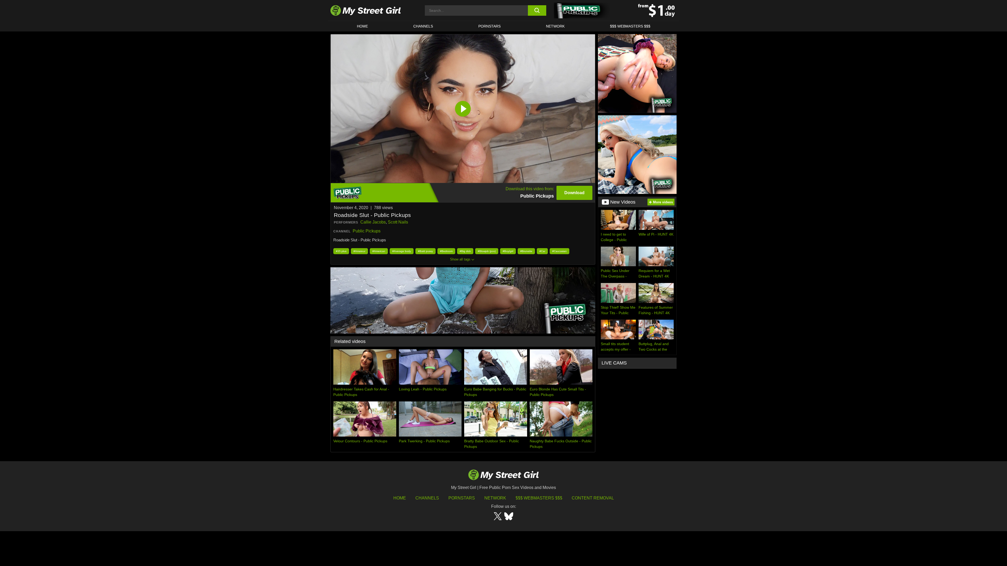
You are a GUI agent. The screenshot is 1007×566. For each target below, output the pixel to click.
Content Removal (593, 498)
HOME (362, 26)
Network (555, 26)
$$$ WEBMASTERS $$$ (630, 26)
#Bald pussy (425, 251)
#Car (542, 251)
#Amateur (359, 251)
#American (378, 251)
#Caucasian (559, 251)
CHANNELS (423, 26)
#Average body (401, 251)
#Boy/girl (508, 251)
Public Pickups (367, 231)
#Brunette (526, 251)
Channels (427, 498)
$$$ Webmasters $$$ (539, 498)
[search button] (537, 10)
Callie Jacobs (373, 222)
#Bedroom (446, 251)
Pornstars (489, 26)
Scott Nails (398, 222)
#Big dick (465, 251)
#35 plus (341, 251)
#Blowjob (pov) (487, 251)
